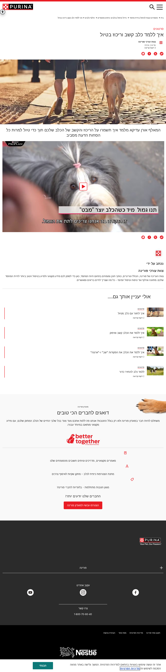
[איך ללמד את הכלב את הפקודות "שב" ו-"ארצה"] (155, 351)
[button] (160, 7)
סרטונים (158, 28)
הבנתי (43, 665)
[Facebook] (149, 54)
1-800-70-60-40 (83, 614)
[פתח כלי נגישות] (2, 11)
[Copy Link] (162, 54)
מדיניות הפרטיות (136, 633)
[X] (155, 54)
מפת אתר (122, 633)
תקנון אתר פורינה (153, 633)
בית (162, 18)
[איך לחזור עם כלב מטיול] (155, 312)
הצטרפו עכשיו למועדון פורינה (83, 505)
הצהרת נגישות (109, 633)
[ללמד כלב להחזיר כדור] (155, 370)
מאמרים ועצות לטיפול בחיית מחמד (144, 18)
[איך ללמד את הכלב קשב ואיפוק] (155, 331)
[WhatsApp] (143, 54)
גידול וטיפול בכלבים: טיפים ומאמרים (112, 18)
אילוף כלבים (90, 18)
